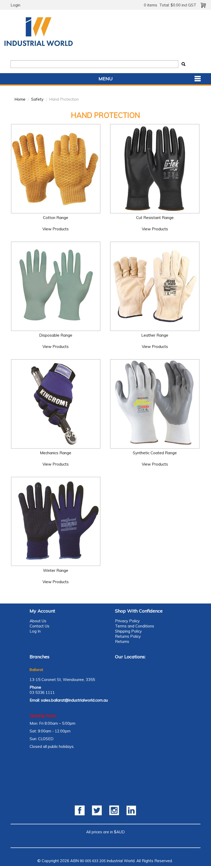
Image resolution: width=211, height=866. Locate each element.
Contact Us (39, 626)
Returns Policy (128, 636)
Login (15, 5)
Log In (35, 631)
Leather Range (154, 335)
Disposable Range (55, 335)
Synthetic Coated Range (155, 452)
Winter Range (55, 570)
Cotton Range (55, 217)
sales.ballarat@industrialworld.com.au (74, 700)
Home (19, 99)
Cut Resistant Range (155, 217)
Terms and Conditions (134, 626)
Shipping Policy (128, 631)
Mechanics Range (55, 452)
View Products (55, 228)
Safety (37, 99)
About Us (38, 620)
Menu (106, 79)
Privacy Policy (127, 620)
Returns (122, 641)
